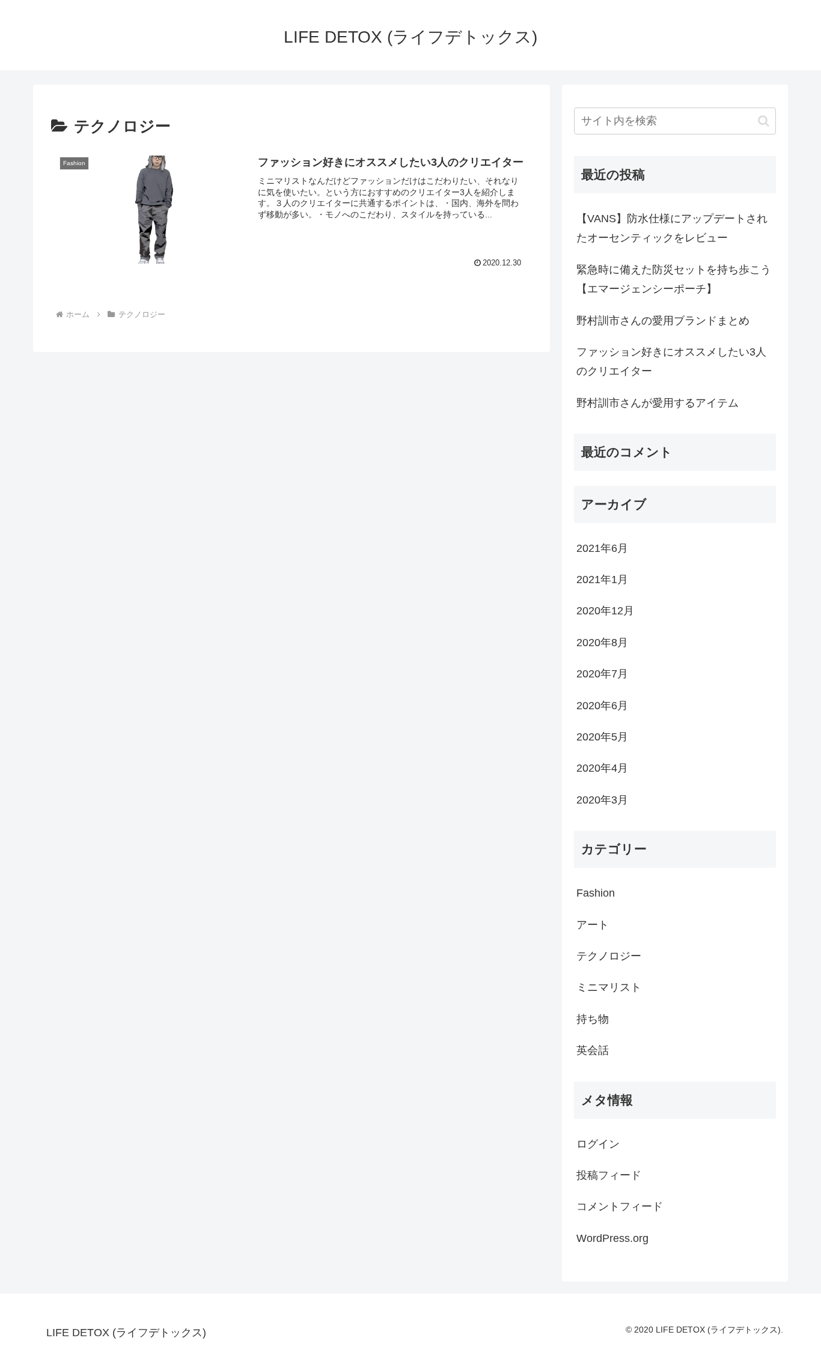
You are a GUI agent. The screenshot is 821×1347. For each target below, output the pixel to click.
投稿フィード (608, 1176)
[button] (763, 121)
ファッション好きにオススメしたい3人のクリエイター (671, 361)
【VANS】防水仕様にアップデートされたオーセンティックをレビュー (672, 228)
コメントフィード (619, 1207)
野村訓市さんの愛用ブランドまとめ (662, 321)
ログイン (598, 1144)
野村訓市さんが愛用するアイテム (662, 403)
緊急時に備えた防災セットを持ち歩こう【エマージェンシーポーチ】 (673, 279)
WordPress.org (612, 1239)
